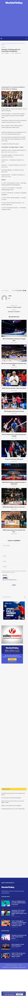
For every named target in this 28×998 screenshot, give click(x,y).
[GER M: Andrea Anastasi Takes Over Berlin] (14, 377)
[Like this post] (13, 290)
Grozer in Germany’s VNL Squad (14, 459)
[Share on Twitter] (16, 290)
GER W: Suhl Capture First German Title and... (14, 530)
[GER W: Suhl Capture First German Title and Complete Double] (14, 519)
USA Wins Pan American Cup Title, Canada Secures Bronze (18, 936)
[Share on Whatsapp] (22, 290)
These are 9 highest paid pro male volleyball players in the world (18, 902)
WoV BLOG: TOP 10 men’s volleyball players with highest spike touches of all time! (18, 913)
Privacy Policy (9, 965)
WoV (7, 53)
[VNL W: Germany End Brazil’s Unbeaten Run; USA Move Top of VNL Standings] (14, 353)
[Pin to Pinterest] (17, 290)
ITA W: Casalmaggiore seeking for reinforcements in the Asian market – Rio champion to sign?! (18, 923)
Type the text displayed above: (9, 579)
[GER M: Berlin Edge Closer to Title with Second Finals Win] (14, 496)
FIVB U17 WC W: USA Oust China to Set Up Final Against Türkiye (18, 954)
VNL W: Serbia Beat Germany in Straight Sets (14, 339)
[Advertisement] (14, 20)
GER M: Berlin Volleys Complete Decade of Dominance (14, 483)
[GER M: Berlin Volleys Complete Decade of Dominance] (14, 471)
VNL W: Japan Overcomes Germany (14, 411)
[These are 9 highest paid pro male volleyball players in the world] (5, 903)
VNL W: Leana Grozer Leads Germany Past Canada (14, 435)
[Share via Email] (25, 290)
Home (2, 43)
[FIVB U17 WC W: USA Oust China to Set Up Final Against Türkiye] (5, 955)
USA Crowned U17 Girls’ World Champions (11, 798)
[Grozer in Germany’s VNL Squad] (14, 448)
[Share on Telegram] (23, 290)
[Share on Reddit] (20, 290)
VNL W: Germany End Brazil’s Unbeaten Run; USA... (14, 364)
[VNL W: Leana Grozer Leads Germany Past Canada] (14, 423)
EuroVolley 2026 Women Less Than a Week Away (12, 808)
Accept (19, 994)
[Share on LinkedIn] (19, 290)
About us (15, 965)
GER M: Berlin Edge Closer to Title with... (14, 507)
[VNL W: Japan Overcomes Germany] (14, 400)
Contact (20, 965)
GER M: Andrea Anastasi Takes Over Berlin (14, 388)
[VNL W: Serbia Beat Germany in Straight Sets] (14, 328)
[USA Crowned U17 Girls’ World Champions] (5, 946)
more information (11, 994)
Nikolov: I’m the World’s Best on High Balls (11, 805)
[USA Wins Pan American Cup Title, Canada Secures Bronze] (5, 937)
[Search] (26, 38)
